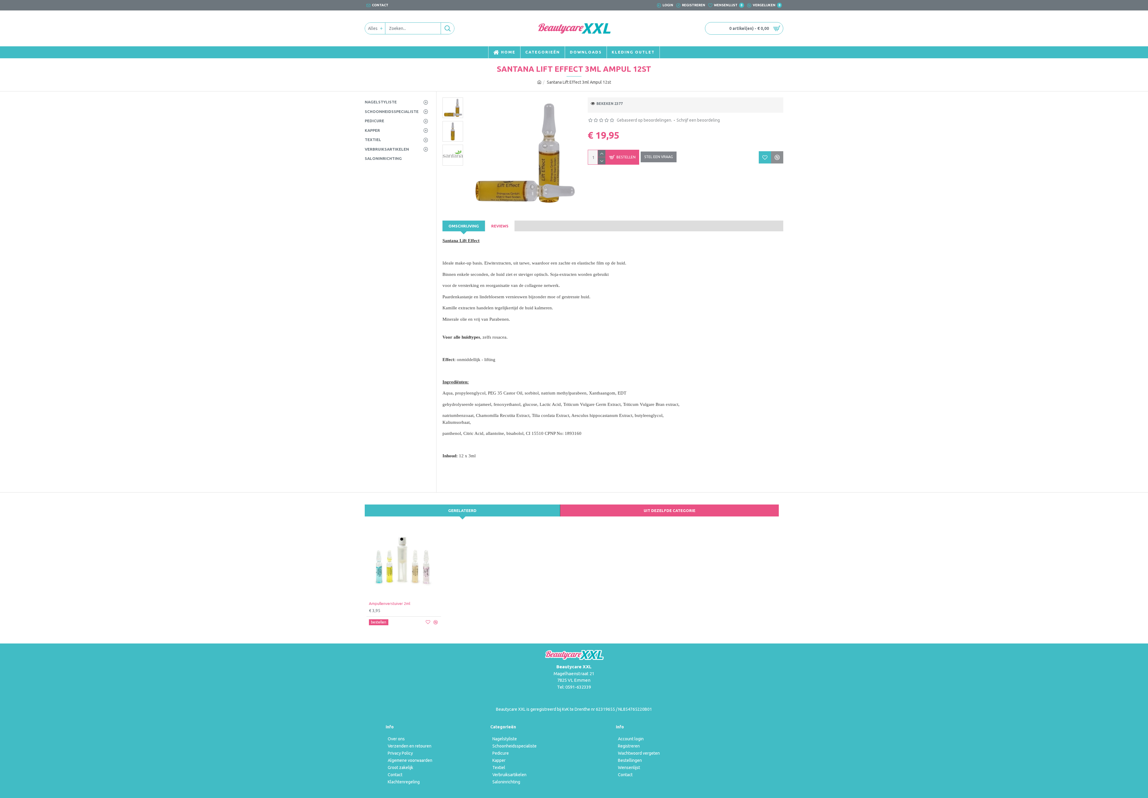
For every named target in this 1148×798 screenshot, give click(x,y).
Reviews (500, 226)
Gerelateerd (462, 510)
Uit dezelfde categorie (669, 510)
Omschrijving (463, 226)
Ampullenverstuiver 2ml (389, 603)
